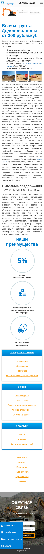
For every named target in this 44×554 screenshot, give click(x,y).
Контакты (22, 481)
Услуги (22, 387)
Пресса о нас (22, 476)
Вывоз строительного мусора (22, 405)
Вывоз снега (22, 400)
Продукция (22, 426)
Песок (22, 434)
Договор (22, 462)
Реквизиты (22, 457)
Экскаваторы (22, 361)
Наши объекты (22, 472)
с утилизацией (30, 64)
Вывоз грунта (22, 395)
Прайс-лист (22, 467)
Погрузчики (22, 371)
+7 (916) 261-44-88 (27, 3)
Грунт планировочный (22, 444)
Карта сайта (22, 551)
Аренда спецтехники (22, 353)
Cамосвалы (22, 366)
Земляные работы (22, 415)
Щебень (22, 439)
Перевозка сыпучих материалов (22, 376)
